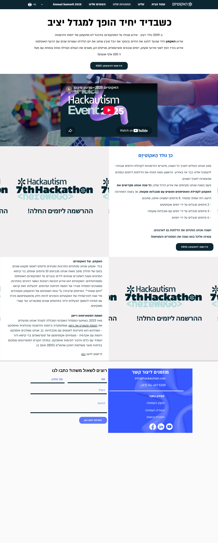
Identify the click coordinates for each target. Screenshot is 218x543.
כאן (83, 354)
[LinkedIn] (161, 426)
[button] (156, 403)
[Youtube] (169, 426)
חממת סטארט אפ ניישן (82, 326)
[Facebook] (152, 426)
